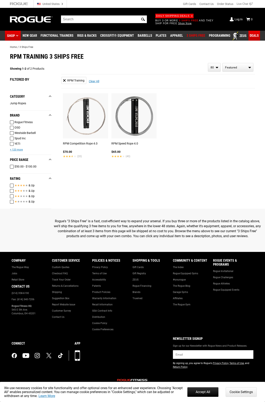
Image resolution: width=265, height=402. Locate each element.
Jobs (14, 273)
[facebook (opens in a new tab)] (14, 355)
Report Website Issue (63, 304)
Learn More (47, 396)
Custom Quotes (60, 267)
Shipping (57, 292)
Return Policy (180, 367)
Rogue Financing (141, 285)
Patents (96, 285)
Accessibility (99, 279)
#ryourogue (179, 279)
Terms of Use (99, 273)
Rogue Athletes (221, 283)
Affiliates (178, 298)
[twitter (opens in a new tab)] (49, 355)
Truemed (137, 298)
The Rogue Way (20, 267)
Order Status (225, 4)
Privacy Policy (100, 267)
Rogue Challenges (223, 277)
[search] (104, 19)
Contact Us (206, 4)
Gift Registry (139, 273)
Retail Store (18, 279)
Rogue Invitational (223, 271)
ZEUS (135, 279)
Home (13, 47)
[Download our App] (77, 355)
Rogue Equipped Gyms (185, 273)
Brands (136, 292)
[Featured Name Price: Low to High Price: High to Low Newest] (237, 67)
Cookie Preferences (102, 329)
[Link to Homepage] (31, 19)
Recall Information (102, 304)
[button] (143, 19)
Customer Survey (61, 310)
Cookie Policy (99, 323)
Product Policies (101, 292)
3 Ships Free (26, 47)
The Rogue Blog (181, 285)
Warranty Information (104, 298)
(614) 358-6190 (20, 293)
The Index (178, 267)
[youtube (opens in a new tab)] (26, 355)
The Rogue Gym (181, 304)
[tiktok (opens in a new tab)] (60, 355)
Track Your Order (61, 279)
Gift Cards (189, 4)
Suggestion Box (60, 298)
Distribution (98, 317)
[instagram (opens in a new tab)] (37, 355)
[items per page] (214, 67)
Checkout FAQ (60, 273)
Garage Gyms (180, 292)
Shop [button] (11, 36)
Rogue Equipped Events (226, 289)
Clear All (94, 81)
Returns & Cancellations (65, 285)
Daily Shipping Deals (172, 16)
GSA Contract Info (102, 310)
